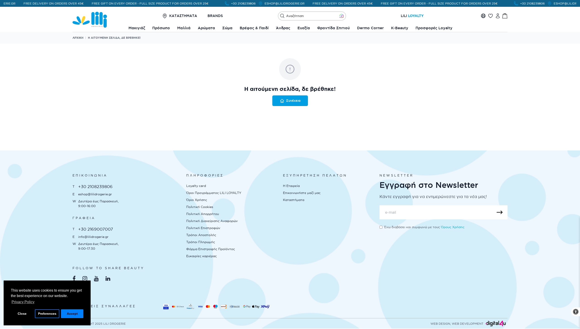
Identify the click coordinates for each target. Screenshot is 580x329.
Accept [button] (72, 313)
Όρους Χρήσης (452, 227)
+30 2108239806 (239, 3)
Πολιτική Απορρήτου (202, 214)
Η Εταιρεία (291, 186)
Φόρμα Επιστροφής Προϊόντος (210, 249)
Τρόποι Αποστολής (201, 235)
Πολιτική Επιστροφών (203, 228)
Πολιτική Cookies (199, 207)
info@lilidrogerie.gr (93, 237)
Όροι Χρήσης (196, 200)
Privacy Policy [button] (23, 302)
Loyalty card (196, 186)
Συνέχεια (293, 100)
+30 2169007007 (95, 229)
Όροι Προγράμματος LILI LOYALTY (213, 193)
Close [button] (22, 313)
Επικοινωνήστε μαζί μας (302, 193)
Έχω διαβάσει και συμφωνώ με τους (424, 227)
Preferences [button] (47, 313)
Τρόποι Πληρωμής (200, 242)
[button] (282, 16)
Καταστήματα (293, 200)
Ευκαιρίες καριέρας (201, 256)
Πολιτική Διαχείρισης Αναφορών (212, 221)
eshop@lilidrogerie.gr (95, 194)
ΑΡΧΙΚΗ (77, 37)
